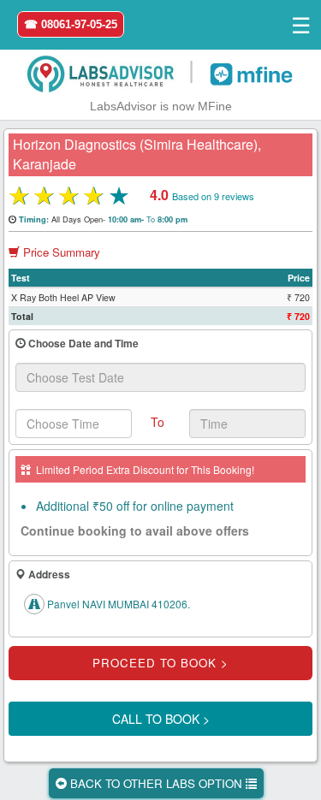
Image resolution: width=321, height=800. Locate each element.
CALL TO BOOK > (161, 718)
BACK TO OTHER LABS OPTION (156, 783)
